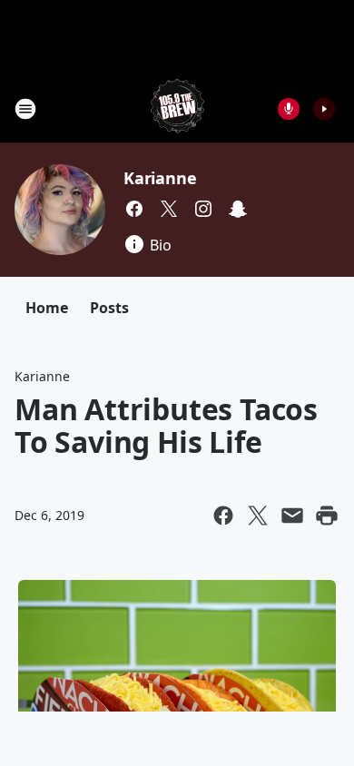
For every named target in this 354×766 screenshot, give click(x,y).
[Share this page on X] (257, 515)
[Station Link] (177, 108)
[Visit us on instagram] (203, 209)
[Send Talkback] (289, 109)
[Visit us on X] (169, 209)
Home (46, 308)
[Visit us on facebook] (134, 209)
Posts (109, 308)
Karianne (159, 178)
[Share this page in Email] (292, 515)
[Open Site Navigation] (25, 109)
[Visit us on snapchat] (238, 209)
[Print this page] (326, 515)
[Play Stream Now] (324, 109)
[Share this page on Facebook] (223, 515)
